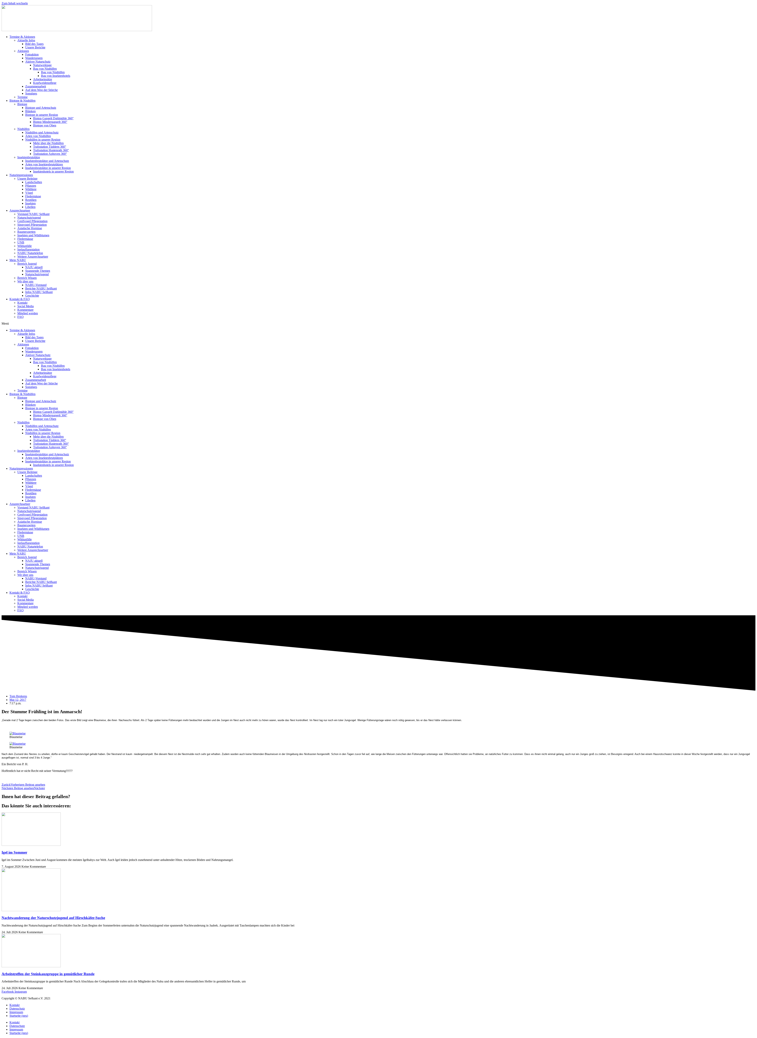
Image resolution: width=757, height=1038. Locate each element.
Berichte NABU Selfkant (41, 288)
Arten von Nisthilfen (38, 136)
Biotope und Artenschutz (40, 107)
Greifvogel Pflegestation (32, 221)
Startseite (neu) (18, 1015)
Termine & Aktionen (22, 36)
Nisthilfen (23, 129)
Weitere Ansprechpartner (32, 256)
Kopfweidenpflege (44, 82)
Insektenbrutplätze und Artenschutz (47, 160)
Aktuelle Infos (26, 40)
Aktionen (23, 51)
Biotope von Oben (44, 125)
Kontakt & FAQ (19, 299)
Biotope (22, 104)
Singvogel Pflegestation (32, 224)
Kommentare (25, 309)
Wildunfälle (24, 246)
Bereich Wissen (27, 277)
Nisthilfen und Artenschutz (42, 132)
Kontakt (22, 302)
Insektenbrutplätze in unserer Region (48, 168)
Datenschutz (17, 1008)
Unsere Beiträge (27, 178)
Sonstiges (31, 93)
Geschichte (32, 295)
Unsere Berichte (35, 47)
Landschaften (33, 182)
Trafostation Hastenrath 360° (51, 150)
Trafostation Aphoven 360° (50, 153)
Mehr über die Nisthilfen (48, 143)
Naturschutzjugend (29, 217)
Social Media (25, 306)
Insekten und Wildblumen (33, 235)
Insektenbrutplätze (28, 157)
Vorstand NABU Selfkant (33, 214)
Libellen (30, 207)
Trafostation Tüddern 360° (49, 146)
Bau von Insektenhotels (55, 75)
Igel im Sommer (14, 852)
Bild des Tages (34, 43)
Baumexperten (26, 231)
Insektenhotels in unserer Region (53, 171)
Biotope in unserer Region (41, 114)
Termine (22, 97)
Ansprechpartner (19, 210)
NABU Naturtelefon (30, 253)
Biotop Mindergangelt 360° (50, 121)
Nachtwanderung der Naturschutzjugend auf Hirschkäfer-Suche (53, 918)
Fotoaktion (32, 54)
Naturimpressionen (21, 175)
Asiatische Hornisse (29, 228)
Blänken (30, 111)
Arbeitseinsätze (42, 79)
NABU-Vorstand (36, 285)
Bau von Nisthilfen (45, 68)
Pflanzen (30, 185)
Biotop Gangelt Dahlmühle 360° (53, 118)
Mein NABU (17, 260)
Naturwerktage (42, 65)
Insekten (30, 203)
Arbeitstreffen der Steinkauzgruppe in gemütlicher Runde (48, 974)
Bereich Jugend (27, 263)
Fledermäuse (33, 196)
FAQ (20, 316)
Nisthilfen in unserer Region (42, 139)
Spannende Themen (37, 270)
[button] (378, 323)
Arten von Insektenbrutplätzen (44, 164)
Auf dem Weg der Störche (41, 90)
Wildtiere (30, 189)
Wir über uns (25, 281)
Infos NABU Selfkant (39, 292)
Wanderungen (34, 58)
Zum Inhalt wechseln (15, 3)
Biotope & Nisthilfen (22, 100)
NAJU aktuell (34, 267)
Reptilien (30, 199)
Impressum (16, 1012)
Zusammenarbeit (35, 86)
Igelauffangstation (28, 249)
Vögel (29, 192)
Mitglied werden (27, 313)
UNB (20, 242)
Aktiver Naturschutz (37, 61)
